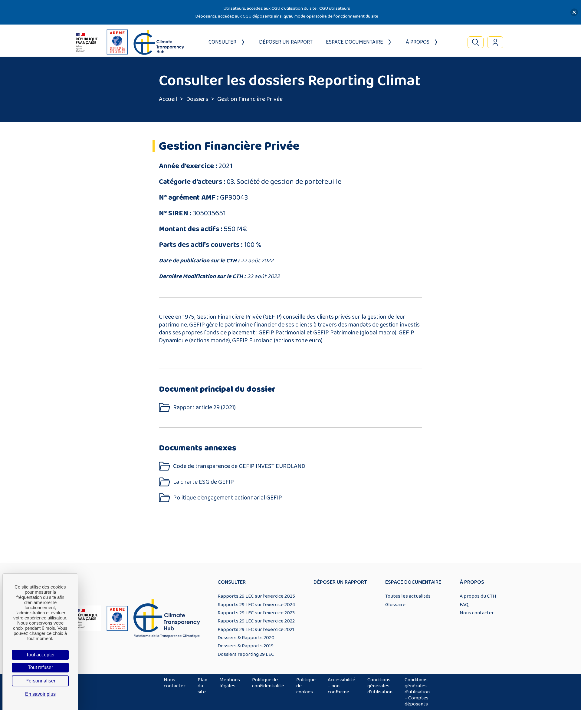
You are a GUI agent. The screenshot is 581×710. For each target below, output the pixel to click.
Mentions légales (229, 683)
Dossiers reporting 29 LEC (246, 654)
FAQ (464, 605)
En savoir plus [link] (40, 694)
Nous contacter (477, 613)
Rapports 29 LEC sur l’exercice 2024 (256, 605)
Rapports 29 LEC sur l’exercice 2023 (256, 613)
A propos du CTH (478, 596)
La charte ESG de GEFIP (203, 482)
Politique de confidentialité (268, 683)
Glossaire (395, 605)
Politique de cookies (306, 686)
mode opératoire (311, 16)
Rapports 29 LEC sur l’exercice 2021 (256, 629)
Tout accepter (40, 654)
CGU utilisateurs (334, 8)
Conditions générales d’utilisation (379, 686)
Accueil (168, 99)
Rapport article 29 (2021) (204, 407)
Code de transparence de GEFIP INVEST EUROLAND (239, 466)
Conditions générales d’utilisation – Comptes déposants (417, 692)
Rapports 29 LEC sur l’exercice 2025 (256, 596)
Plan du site (202, 686)
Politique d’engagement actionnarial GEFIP (227, 498)
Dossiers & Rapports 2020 (246, 638)
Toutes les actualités (408, 596)
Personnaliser (40, 680)
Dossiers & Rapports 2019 (246, 646)
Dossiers (197, 99)
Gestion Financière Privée (250, 99)
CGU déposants (258, 16)
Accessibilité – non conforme (341, 686)
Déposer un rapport (286, 42)
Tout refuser (40, 667)
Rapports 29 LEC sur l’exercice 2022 (256, 621)
